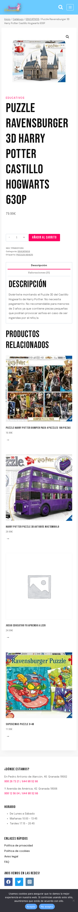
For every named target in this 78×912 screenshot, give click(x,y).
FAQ (6, 862)
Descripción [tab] (39, 265)
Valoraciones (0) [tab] (39, 272)
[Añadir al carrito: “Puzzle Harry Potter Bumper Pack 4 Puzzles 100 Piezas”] (8, 440)
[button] (67, 37)
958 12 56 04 (12, 793)
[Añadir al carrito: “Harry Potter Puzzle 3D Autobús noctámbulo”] (8, 539)
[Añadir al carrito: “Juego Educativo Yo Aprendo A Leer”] (8, 637)
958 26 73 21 (11, 781)
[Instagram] (30, 882)
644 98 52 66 (30, 781)
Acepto (31, 906)
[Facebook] (8, 882)
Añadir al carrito (44, 237)
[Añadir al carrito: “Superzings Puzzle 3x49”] (8, 736)
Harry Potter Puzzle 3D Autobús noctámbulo (32, 527)
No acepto (47, 906)
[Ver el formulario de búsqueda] (61, 7)
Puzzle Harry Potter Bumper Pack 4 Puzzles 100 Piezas (38, 428)
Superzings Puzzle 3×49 (20, 724)
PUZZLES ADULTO (24, 255)
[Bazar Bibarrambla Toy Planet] (12, 7)
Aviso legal (11, 856)
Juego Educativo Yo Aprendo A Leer (26, 625)
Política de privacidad (18, 845)
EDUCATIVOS (15, 98)
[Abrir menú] (70, 7)
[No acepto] (73, 900)
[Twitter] (19, 882)
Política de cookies (17, 851)
